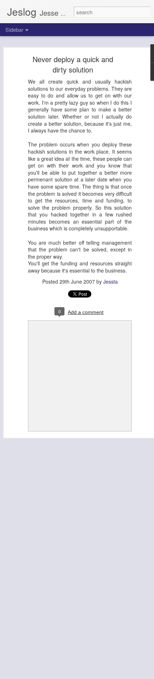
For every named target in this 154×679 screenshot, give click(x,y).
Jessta (110, 281)
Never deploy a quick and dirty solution (73, 64)
